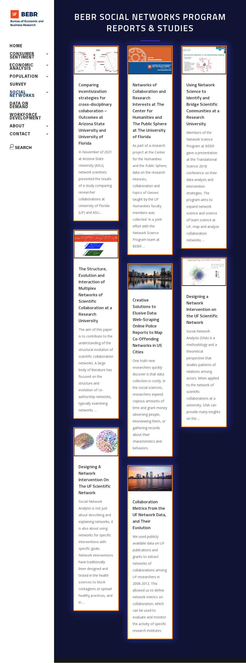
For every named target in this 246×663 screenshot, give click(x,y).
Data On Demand (19, 105)
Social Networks (22, 94)
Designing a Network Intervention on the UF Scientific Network (202, 309)
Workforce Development (25, 116)
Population (24, 77)
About (17, 126)
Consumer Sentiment (22, 55)
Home (16, 46)
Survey (18, 85)
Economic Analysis (21, 67)
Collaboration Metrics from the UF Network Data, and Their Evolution (149, 514)
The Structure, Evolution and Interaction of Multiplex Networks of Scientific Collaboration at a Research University (95, 295)
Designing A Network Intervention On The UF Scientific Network (95, 479)
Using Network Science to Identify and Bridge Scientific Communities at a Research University (202, 104)
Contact (20, 134)
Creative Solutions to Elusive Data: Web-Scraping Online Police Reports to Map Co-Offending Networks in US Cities (147, 326)
